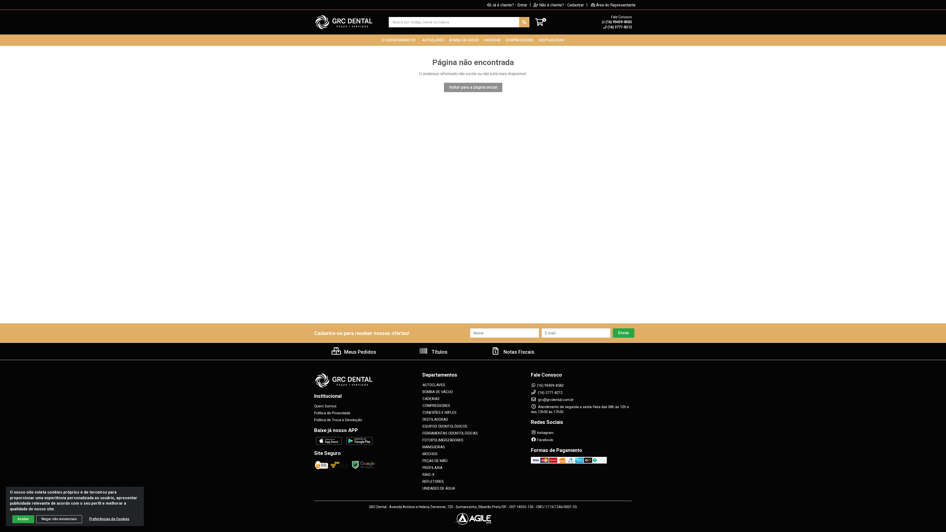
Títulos (438, 352)
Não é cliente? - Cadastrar (561, 5)
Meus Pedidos (359, 352)
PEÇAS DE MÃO (435, 461)
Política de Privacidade (332, 413)
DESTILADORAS (435, 419)
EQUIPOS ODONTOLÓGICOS (444, 426)
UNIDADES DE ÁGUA (438, 488)
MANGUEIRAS (433, 447)
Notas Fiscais (518, 352)
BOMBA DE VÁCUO (437, 392)
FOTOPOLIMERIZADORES (442, 440)
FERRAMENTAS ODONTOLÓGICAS (450, 433)
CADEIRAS (430, 399)
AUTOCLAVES (433, 385)
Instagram (545, 433)
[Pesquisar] (524, 22)
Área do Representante (616, 5)
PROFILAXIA (432, 468)
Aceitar (23, 519)
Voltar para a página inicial (473, 87)
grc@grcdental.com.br (555, 400)
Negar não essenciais (59, 519)
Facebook (545, 440)
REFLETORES (433, 481)
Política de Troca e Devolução (338, 420)
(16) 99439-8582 (619, 22)
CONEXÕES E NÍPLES (439, 412)
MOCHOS (430, 454)
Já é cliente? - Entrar (509, 5)
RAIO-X (428, 474)
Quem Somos (325, 406)
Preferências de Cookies (109, 519)
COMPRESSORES (436, 405)
